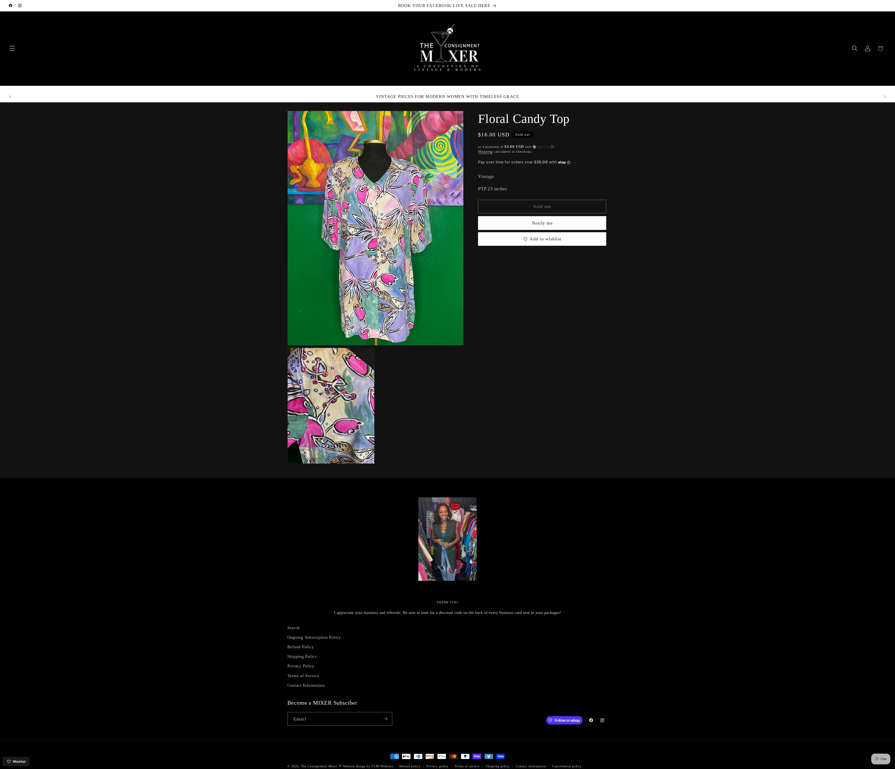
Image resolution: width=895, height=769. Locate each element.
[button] (12, 48)
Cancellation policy (567, 766)
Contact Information (306, 685)
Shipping (485, 152)
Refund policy (409, 766)
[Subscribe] (385, 719)
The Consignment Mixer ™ (321, 766)
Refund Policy (300, 647)
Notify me (542, 223)
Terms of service (467, 766)
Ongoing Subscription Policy (314, 637)
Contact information (531, 766)
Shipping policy (498, 766)
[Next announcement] (885, 96)
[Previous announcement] (10, 96)
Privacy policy (437, 766)
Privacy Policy (301, 666)
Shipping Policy (302, 656)
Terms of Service (303, 675)
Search (293, 627)
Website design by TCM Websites (368, 766)
